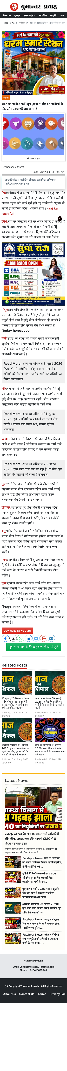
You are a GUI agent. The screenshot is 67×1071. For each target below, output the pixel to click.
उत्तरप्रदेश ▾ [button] (30, 15)
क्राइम (17, 15)
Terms (42, 994)
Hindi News (8, 22)
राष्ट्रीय (53, 15)
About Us (9, 994)
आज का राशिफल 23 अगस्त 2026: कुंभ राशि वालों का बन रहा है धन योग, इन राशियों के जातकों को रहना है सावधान (33, 469)
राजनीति (43, 15)
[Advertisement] (33, 266)
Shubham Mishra (15, 166)
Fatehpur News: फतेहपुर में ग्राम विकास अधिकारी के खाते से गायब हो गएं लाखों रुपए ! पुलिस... (41, 923)
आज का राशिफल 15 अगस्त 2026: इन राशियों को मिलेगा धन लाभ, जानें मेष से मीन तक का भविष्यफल (50, 749)
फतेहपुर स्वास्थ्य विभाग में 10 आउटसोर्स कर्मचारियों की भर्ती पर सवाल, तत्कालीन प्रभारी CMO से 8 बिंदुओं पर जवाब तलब (32, 838)
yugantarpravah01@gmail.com (37, 966)
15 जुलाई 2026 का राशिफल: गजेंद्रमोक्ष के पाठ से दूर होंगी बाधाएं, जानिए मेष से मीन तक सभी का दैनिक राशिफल (16, 703)
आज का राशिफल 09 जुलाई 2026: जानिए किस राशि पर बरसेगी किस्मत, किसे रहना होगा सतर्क (49, 703)
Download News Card (17, 630)
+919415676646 (37, 970)
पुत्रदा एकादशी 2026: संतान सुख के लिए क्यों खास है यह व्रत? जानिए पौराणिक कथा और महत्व (40, 893)
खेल (62, 15)
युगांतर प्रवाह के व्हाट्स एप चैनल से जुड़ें (33, 647)
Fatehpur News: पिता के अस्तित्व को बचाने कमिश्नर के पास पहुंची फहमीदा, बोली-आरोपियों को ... (42, 862)
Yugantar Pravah (29, 986)
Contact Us (26, 994)
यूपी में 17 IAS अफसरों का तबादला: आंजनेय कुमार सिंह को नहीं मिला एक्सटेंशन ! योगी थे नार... (39, 877)
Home (7, 15)
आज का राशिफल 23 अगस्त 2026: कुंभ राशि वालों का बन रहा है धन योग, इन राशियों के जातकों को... (41, 908)
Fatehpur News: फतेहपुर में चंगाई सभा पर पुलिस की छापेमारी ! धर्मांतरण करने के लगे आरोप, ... (40, 939)
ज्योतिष (22, 22)
